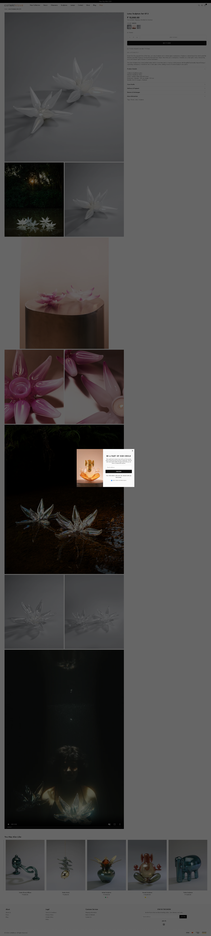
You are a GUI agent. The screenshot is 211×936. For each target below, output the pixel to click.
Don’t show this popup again (119, 480)
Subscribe (118, 471)
